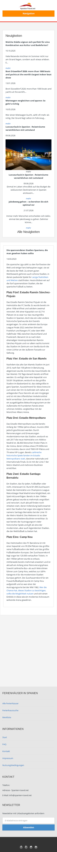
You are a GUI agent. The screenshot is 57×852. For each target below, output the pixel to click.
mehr (8, 68)
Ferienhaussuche (10, 710)
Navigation (29, 13)
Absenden (28, 827)
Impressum (7, 758)
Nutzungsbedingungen (13, 765)
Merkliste (6, 717)
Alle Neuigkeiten (28, 232)
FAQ (4, 744)
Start (4, 737)
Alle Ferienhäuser (10, 703)
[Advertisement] (28, 648)
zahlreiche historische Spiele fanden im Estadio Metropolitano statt (23, 455)
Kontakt (6, 751)
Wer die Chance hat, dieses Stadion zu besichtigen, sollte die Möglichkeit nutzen (26, 590)
